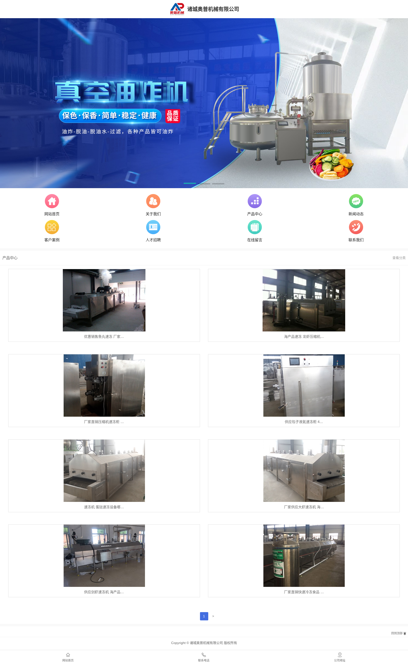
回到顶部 (397, 633)
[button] (190, 184)
